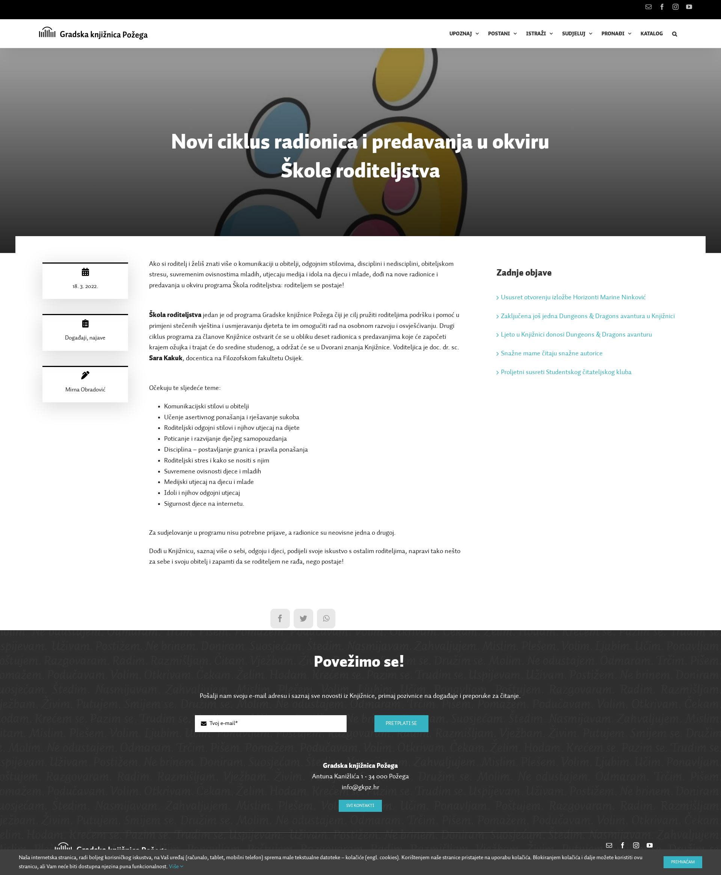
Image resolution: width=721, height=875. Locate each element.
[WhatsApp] (326, 618)
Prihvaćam (683, 862)
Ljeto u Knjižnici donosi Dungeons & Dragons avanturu (576, 334)
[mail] (609, 845)
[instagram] (636, 845)
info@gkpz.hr (360, 787)
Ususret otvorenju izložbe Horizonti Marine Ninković (573, 297)
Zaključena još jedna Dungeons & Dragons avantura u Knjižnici (588, 316)
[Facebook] (280, 618)
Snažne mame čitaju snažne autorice (552, 353)
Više (174, 866)
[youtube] (650, 845)
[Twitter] (303, 618)
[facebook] (623, 845)
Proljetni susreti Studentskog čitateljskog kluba (566, 372)
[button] (675, 33)
